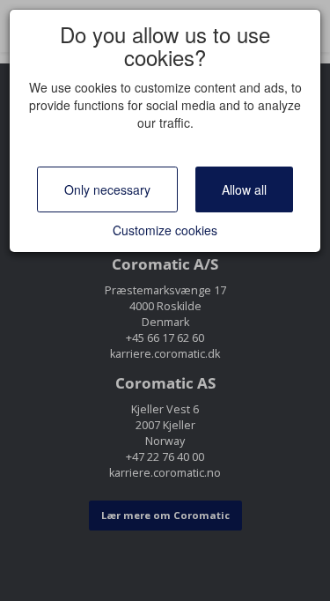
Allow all (244, 189)
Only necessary (107, 189)
